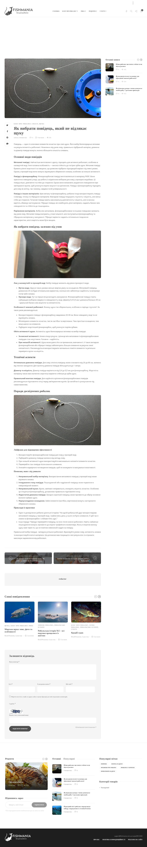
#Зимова (104, 764)
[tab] (56, 758)
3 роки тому (85, 636)
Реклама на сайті (135, 839)
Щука (41, 123)
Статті (102, 11)
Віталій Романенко (10, 635)
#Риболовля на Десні (108, 771)
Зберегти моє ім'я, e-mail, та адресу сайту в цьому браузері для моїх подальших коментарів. (39, 697)
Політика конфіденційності (113, 839)
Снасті (35, 123)
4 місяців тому (68, 770)
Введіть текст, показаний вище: (19, 715)
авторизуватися (123, 2)
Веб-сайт (69, 684)
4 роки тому (52, 639)
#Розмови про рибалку (108, 767)
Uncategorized (105, 787)
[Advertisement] (73, 34)
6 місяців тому (23, 137)
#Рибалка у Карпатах (128, 767)
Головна (56, 11)
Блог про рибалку (69, 11)
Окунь (36, 556)
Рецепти (92, 11)
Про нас (96, 839)
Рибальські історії (89, 627)
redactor (16, 137)
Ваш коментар (14, 662)
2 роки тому (18, 635)
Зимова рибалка (24, 556)
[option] (19, 619)
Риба (83, 11)
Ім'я (10, 684)
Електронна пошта (43, 684)
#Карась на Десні (117, 764)
